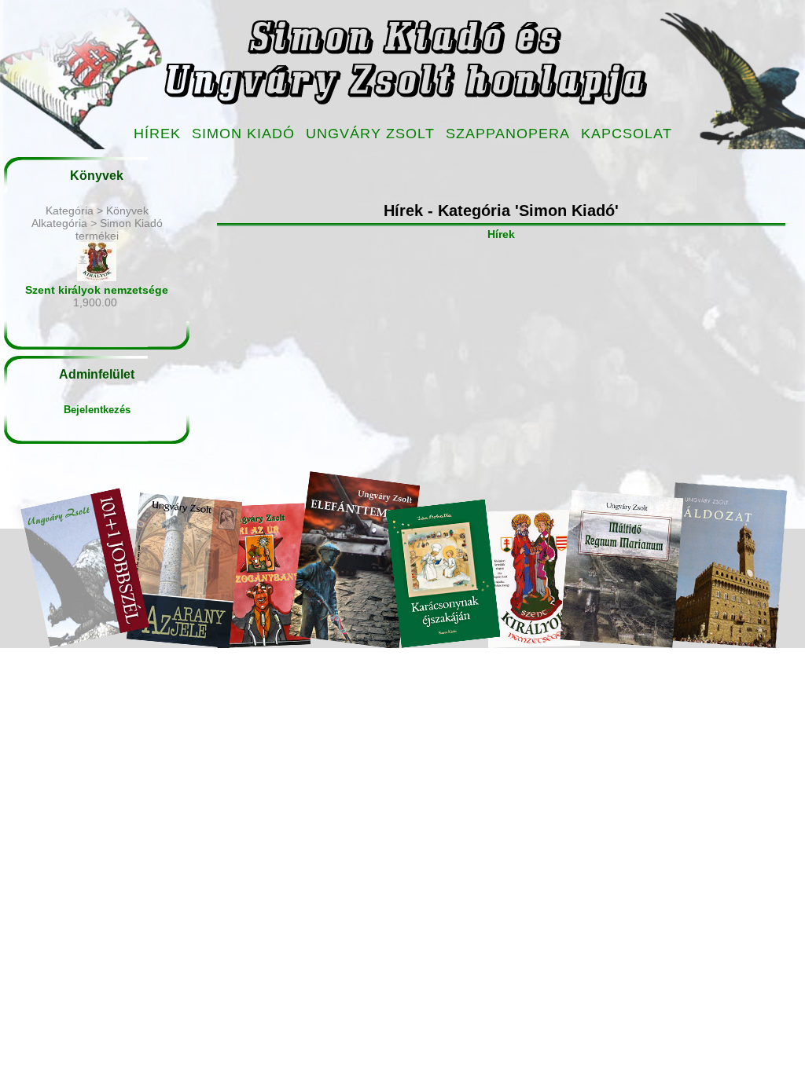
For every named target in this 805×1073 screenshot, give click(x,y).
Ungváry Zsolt (370, 133)
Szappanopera (508, 133)
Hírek (157, 133)
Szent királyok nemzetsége (96, 290)
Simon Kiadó (243, 133)
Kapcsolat (626, 133)
